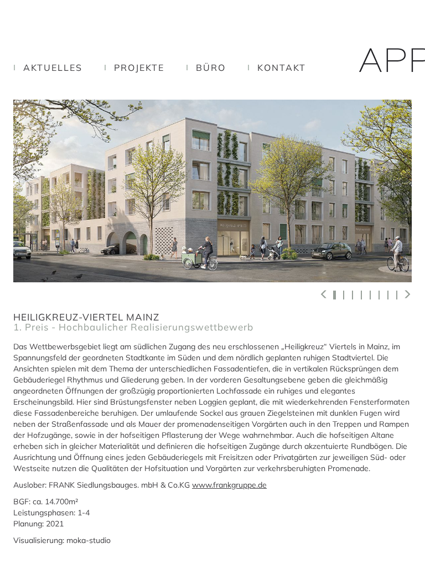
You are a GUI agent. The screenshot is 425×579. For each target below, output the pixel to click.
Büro (211, 67)
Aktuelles (52, 67)
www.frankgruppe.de (229, 485)
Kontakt (281, 67)
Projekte (139, 67)
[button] (324, 294)
